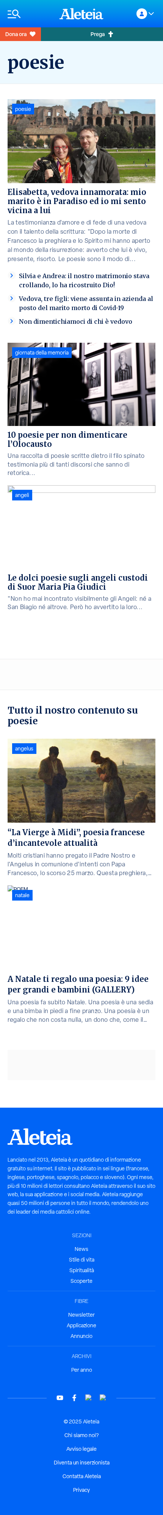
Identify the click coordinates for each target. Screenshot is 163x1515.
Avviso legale (81, 1448)
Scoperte (81, 1281)
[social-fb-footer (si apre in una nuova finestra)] (74, 1398)
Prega (98, 34)
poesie (23, 109)
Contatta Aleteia (82, 1476)
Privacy (81, 1490)
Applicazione (81, 1325)
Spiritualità (81, 1270)
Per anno (81, 1369)
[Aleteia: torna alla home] (81, 13)
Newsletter (81, 1314)
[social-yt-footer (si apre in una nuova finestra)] (59, 1398)
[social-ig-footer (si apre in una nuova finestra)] (103, 1398)
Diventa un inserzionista (82, 1462)
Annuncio (81, 1336)
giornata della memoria (42, 352)
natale (22, 895)
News (81, 1249)
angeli (22, 495)
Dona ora (16, 34)
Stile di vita (81, 1259)
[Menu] (30, 13)
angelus (24, 748)
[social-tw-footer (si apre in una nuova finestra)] (88, 1398)
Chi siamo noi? (81, 1435)
